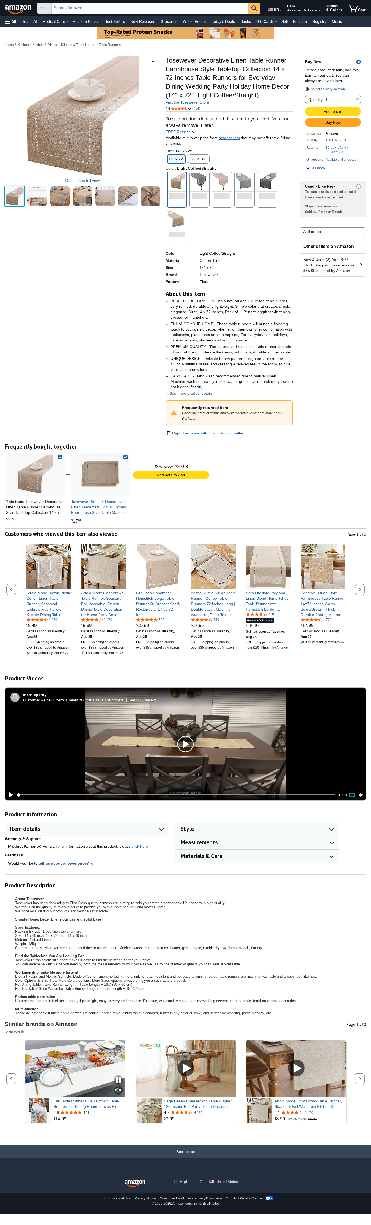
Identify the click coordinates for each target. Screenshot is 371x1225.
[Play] (9, 794)
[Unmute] (361, 795)
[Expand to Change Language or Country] (281, 10)
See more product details (191, 393)
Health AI (29, 21)
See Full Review (142, 700)
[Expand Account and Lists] (319, 10)
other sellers (229, 138)
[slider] (176, 794)
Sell (284, 21)
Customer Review (38, 700)
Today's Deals (223, 21)
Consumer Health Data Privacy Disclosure (191, 1198)
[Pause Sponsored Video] (118, 1080)
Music (337, 21)
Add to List (312, 231)
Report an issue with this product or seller (207, 433)
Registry (319, 21)
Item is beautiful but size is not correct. (89, 700)
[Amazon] (18, 8)
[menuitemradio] (352, 795)
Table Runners (110, 45)
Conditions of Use (117, 1198)
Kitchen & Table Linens (78, 45)
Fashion (300, 21)
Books (245, 21)
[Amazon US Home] (135, 1183)
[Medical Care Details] (68, 21)
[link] (100, 474)
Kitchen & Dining (45, 45)
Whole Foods (194, 21)
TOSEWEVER (336, 140)
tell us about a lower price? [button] (64, 863)
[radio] (14, 196)
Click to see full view (82, 180)
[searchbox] (150, 8)
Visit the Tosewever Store (187, 102)
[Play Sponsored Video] (186, 1068)
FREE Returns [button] (178, 132)
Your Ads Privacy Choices (245, 1198)
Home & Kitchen (17, 45)
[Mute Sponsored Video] (118, 1091)
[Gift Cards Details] (276, 21)
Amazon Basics (86, 21)
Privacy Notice (145, 1198)
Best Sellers (115, 21)
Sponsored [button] (12, 1032)
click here (140, 846)
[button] (11, 21)
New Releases (142, 21)
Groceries (169, 21)
